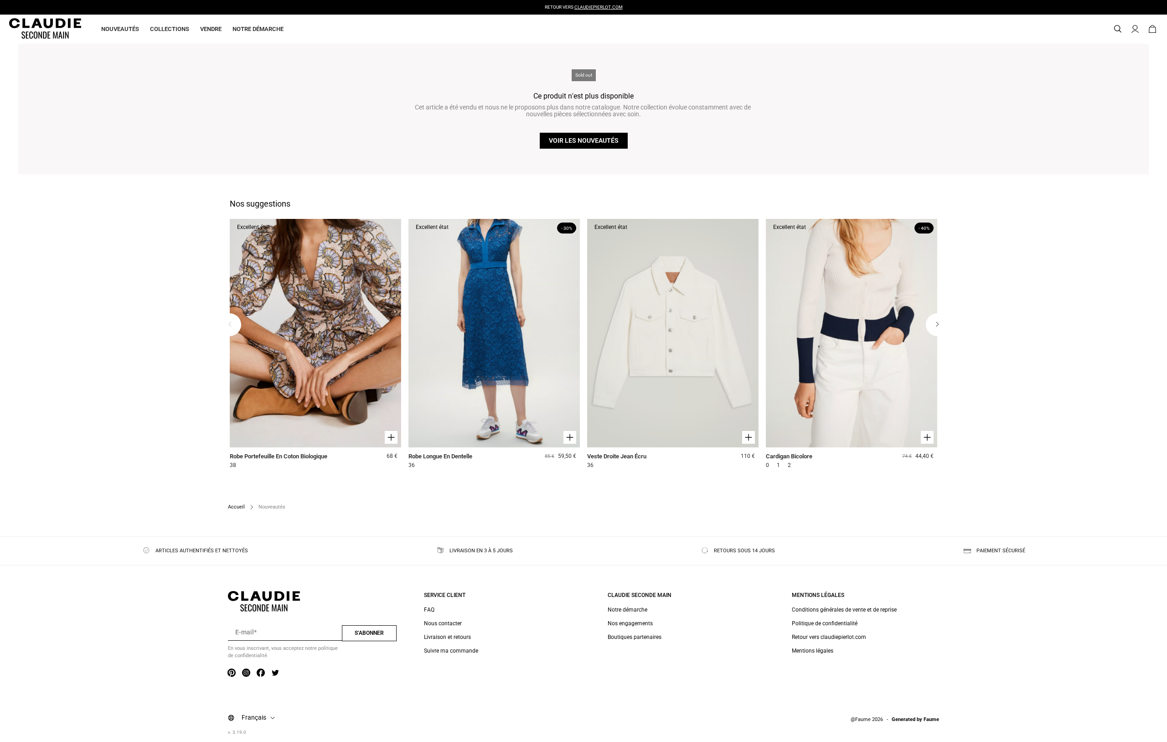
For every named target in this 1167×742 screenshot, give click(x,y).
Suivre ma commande (451, 651)
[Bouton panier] (1152, 29)
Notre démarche (258, 29)
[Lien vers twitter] (275, 673)
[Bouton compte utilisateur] (1135, 29)
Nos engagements (630, 623)
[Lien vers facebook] (260, 673)
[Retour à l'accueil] (34, 29)
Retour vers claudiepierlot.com (829, 637)
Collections (169, 29)
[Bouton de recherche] (1117, 29)
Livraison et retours (447, 637)
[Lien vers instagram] (246, 673)
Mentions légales (812, 651)
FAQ (429, 610)
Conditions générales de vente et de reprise (844, 610)
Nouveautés (120, 29)
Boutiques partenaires (634, 637)
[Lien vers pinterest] (231, 673)
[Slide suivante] (937, 324)
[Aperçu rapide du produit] (391, 437)
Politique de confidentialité (824, 623)
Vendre (211, 29)
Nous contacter (443, 623)
